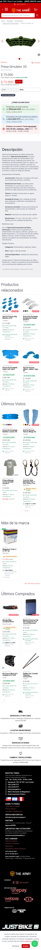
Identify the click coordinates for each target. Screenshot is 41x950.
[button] (20, 41)
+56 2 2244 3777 (21, 4)
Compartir (36, 63)
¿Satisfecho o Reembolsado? (13, 811)
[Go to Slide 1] (19, 58)
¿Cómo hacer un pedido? (12, 806)
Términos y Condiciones (12, 843)
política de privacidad (32, 941)
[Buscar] (37, 15)
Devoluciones (9, 846)
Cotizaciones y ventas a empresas (15, 849)
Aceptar (26, 946)
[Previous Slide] (2, 41)
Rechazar (16, 946)
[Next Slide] (38, 41)
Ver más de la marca (32, 583)
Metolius (4, 62)
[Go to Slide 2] (21, 58)
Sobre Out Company (11, 841)
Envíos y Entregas (10, 809)
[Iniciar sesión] (29, 10)
